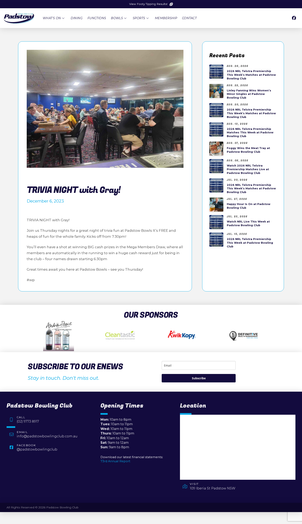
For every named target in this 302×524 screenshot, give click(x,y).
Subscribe (199, 378)
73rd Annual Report (115, 461)
